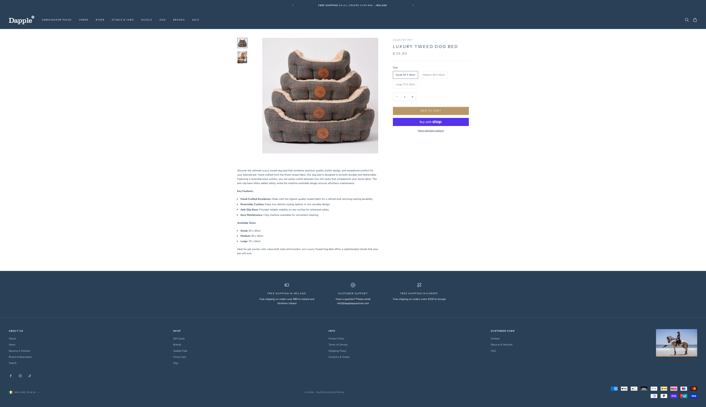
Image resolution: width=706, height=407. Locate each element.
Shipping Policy (337, 351)
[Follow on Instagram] (20, 376)
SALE (195, 19)
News (12, 344)
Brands (177, 344)
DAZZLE (146, 19)
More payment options (431, 130)
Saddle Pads (180, 351)
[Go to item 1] (242, 43)
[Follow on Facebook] (11, 376)
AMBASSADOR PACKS (57, 19)
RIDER (100, 19)
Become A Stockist (19, 351)
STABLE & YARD (123, 19)
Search (13, 363)
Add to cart (430, 110)
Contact (495, 338)
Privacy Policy (336, 338)
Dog (175, 363)
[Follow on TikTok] (30, 376)
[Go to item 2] (242, 57)
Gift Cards (179, 338)
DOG (163, 19)
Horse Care (179, 357)
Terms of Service (338, 344)
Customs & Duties (339, 357)
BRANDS (179, 19)
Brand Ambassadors (20, 357)
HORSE (84, 19)
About (12, 338)
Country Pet (403, 40)
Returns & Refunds (502, 344)
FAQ (493, 351)
